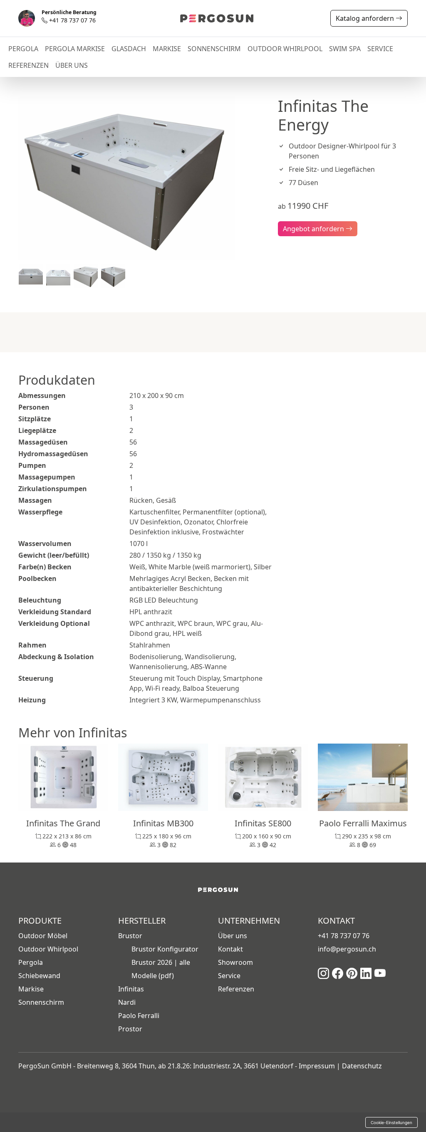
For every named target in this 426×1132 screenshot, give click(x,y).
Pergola (30, 962)
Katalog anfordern (366, 18)
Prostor (130, 1028)
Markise (31, 989)
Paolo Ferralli (138, 1015)
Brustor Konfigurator (164, 949)
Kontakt (230, 949)
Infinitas (131, 989)
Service (229, 975)
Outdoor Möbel (42, 935)
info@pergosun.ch (347, 949)
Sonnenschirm (41, 1002)
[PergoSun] (211, 18)
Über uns (232, 935)
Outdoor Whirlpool (48, 949)
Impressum (317, 1065)
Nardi (127, 1002)
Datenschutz (362, 1065)
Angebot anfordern (314, 228)
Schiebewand (39, 975)
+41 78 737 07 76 (69, 17)
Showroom (235, 962)
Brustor (130, 935)
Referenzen (236, 989)
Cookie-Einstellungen (391, 1122)
